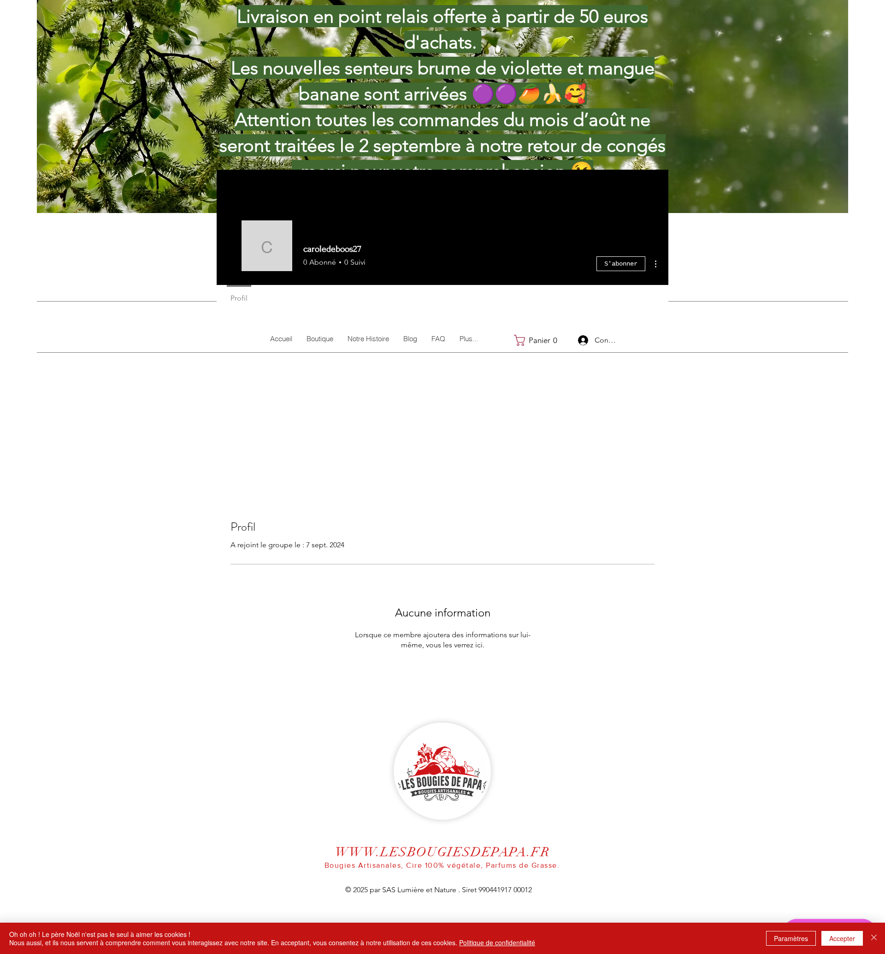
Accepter (842, 938)
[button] (538, 340)
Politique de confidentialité (497, 942)
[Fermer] (873, 938)
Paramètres (791, 938)
